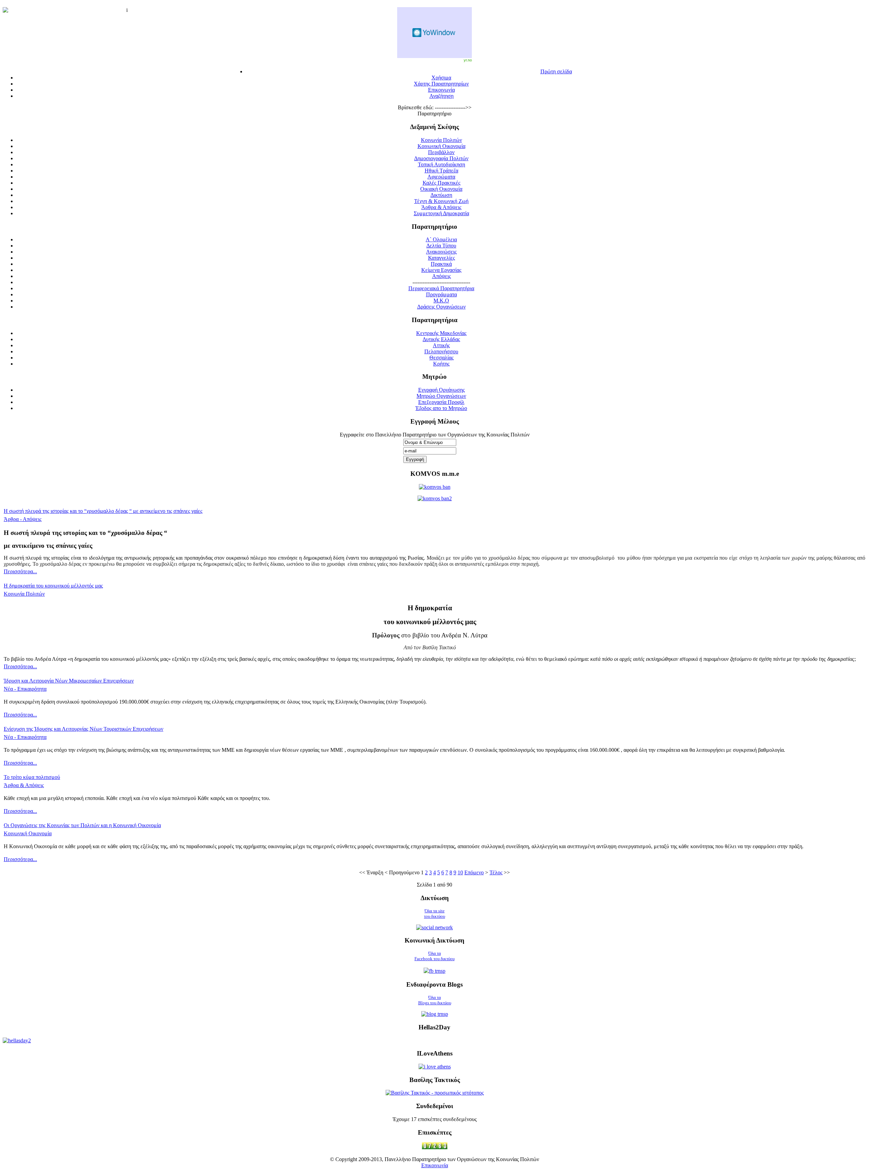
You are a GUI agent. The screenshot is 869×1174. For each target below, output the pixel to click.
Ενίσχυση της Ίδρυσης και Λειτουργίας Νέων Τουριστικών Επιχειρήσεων (83, 729)
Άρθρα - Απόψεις (22, 519)
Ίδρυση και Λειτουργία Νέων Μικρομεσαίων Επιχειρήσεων (69, 681)
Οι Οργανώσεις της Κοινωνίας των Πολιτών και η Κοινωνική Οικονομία (82, 825)
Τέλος (495, 872)
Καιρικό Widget (434, 32)
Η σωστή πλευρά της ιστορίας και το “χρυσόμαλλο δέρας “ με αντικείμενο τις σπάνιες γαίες (103, 511)
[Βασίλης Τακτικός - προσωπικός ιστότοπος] (435, 1093)
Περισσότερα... (20, 571)
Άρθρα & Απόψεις (24, 785)
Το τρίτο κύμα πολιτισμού (32, 777)
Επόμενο (474, 872)
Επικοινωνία (434, 1165)
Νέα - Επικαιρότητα (25, 689)
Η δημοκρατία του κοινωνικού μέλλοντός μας (53, 586)
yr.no (468, 60)
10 (460, 872)
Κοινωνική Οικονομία (28, 833)
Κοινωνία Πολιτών (24, 594)
